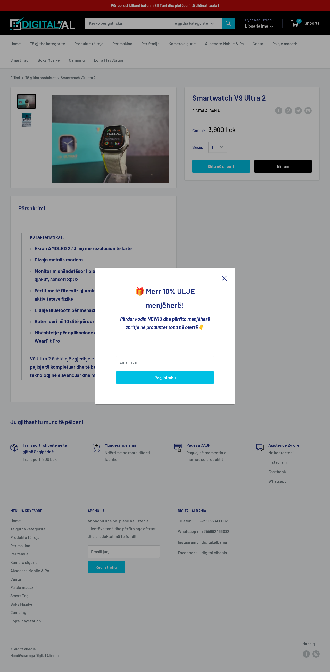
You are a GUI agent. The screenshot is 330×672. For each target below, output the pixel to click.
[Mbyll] (224, 278)
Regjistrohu (165, 377)
